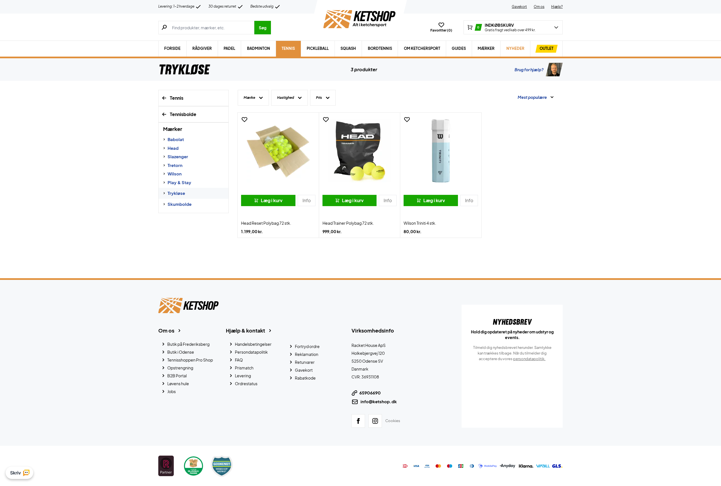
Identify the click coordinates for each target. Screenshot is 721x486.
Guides (459, 48)
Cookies (392, 420)
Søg (262, 27)
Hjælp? (557, 7)
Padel (229, 48)
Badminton (258, 48)
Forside (172, 48)
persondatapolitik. (529, 358)
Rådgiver (202, 48)
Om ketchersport (422, 48)
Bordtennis (380, 48)
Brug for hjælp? (529, 69)
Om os (539, 7)
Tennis (288, 48)
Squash (348, 48)
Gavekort (519, 7)
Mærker (486, 48)
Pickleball (318, 48)
